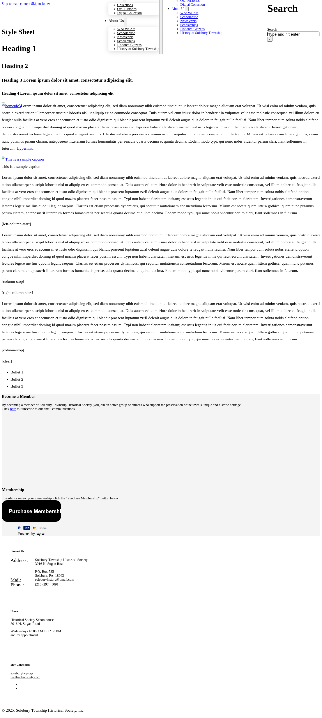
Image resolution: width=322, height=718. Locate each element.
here (13, 409)
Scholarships (126, 41)
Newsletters (125, 37)
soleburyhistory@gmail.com (54, 579)
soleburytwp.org (22, 673)
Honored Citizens (129, 45)
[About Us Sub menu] (125, 21)
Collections (125, 5)
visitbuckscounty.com (25, 677)
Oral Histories (126, 9)
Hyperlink (25, 148)
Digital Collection (129, 13)
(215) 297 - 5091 (46, 584)
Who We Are (126, 29)
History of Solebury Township (138, 49)
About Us (116, 20)
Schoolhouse (126, 33)
